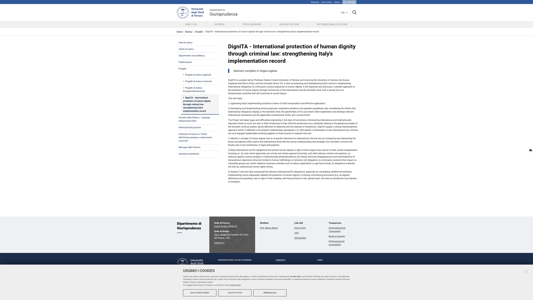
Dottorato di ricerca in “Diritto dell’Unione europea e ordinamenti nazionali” (195, 137)
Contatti (280, 260)
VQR (296, 233)
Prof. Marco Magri (269, 228)
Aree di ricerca (185, 42)
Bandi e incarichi (337, 236)
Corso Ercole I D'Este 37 (225, 226)
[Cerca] (353, 12)
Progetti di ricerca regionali (198, 74)
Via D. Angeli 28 (222, 234)
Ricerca (188, 31)
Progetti (199, 31)
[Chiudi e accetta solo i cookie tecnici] (526, 271)
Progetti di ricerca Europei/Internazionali (194, 89)
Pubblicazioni (185, 62)
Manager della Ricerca (189, 147)
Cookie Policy (235, 285)
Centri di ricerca (186, 49)
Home (179, 31)
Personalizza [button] (269, 293)
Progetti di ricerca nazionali (198, 81)
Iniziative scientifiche (189, 153)
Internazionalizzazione (190, 127)
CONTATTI (219, 243)
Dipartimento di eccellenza (192, 55)
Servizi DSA (300, 228)
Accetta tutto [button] (235, 293)
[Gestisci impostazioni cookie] (530, 150)
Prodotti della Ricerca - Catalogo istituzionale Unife (194, 119)
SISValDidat (300, 238)
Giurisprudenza (223, 13)
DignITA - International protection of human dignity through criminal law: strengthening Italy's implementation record (197, 104)
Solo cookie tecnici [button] (199, 293)
